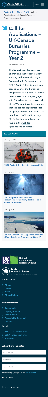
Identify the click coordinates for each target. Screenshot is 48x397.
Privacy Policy (31, 372)
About (8, 285)
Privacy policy (11, 315)
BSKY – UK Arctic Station (16, 335)
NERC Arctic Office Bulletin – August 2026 (23, 165)
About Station (11, 295)
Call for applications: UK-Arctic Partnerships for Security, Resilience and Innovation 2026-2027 (22, 199)
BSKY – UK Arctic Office (16, 331)
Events (8, 288)
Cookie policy (11, 308)
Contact (8, 321)
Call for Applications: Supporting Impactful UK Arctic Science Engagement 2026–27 (23, 236)
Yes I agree (9, 377)
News (7, 291)
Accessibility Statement (15, 318)
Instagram (9, 338)
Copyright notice (12, 311)
